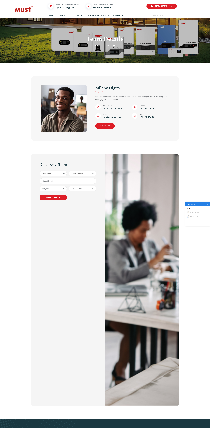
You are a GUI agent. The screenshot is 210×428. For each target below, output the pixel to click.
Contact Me (105, 126)
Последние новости (98, 15)
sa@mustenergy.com (65, 7)
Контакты (118, 15)
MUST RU (190, 209)
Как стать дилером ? (160, 6)
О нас (63, 15)
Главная (52, 15)
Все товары (76, 15)
